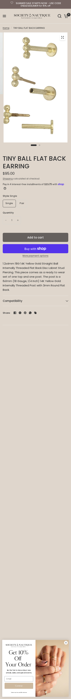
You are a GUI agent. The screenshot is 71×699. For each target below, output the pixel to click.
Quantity (8, 212)
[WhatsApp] (30, 313)
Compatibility (12, 301)
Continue (19, 685)
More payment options (35, 256)
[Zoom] (62, 37)
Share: (7, 313)
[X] (20, 313)
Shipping (8, 178)
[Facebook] (15, 313)
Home (6, 28)
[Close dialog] (66, 643)
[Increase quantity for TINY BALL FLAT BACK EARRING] (18, 220)
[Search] (59, 16)
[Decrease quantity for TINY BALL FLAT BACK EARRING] (6, 220)
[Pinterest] (25, 313)
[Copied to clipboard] (35, 313)
